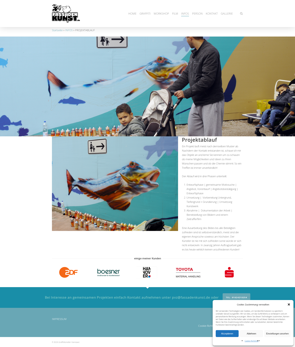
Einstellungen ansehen (277, 333)
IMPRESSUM (59, 319)
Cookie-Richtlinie (251, 341)
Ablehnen (251, 333)
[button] (288, 304)
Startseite (57, 30)
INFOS (69, 30)
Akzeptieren (227, 333)
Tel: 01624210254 (236, 297)
